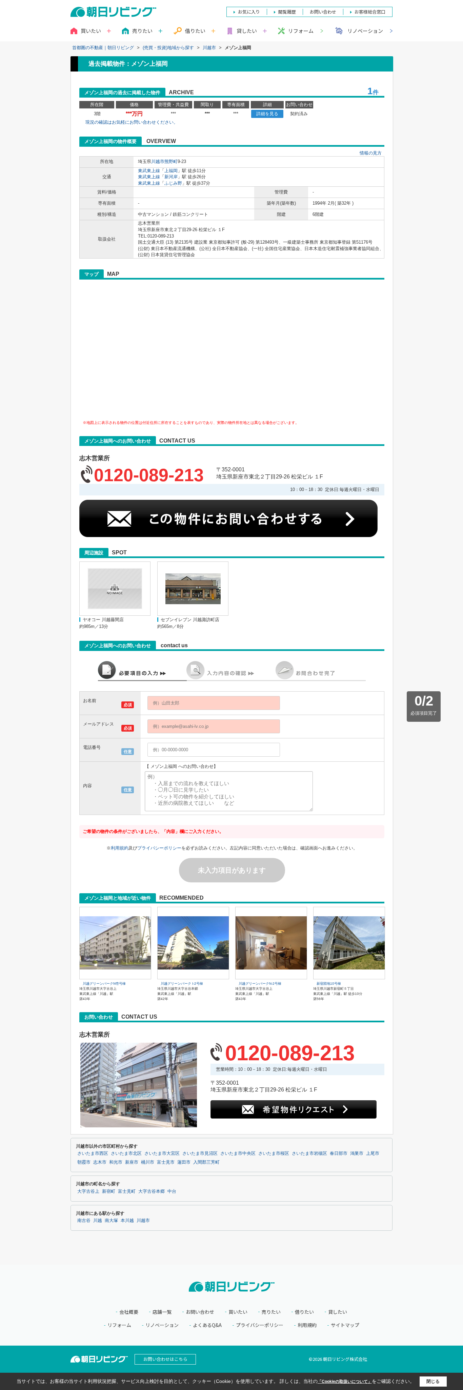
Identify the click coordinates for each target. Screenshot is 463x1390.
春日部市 (338, 1153)
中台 (171, 1191)
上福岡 (171, 170)
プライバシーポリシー (159, 848)
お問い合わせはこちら (165, 1359)
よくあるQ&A (207, 1325)
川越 (97, 1220)
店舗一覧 (162, 1312)
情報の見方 (371, 153)
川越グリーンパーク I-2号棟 (182, 983)
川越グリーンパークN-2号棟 (260, 983)
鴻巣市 (356, 1153)
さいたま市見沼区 (200, 1153)
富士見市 (166, 1162)
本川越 (127, 1220)
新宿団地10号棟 (329, 983)
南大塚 (111, 1220)
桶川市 (147, 1162)
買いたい (237, 1312)
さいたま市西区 (92, 1153)
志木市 (99, 1162)
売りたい (271, 1312)
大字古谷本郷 (151, 1191)
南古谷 (83, 1220)
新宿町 (108, 1191)
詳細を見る (267, 113)
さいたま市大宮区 (162, 1153)
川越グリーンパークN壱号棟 (104, 983)
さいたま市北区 (126, 1153)
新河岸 (171, 176)
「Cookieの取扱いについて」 (345, 1381)
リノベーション (365, 30)
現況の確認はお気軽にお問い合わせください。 (131, 122)
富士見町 (127, 1191)
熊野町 (171, 161)
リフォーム (301, 30)
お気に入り (249, 11)
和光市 (115, 1162)
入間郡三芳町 (206, 1162)
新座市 (131, 1162)
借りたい (304, 1312)
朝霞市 (83, 1162)
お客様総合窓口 (370, 11)
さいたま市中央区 (238, 1153)
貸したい (337, 1312)
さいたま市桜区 (273, 1153)
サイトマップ (345, 1325)
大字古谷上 (88, 1191)
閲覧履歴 (287, 11)
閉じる (433, 1381)
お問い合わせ (200, 1312)
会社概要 (128, 1312)
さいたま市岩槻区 (309, 1153)
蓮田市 (183, 1162)
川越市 (157, 161)
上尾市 (372, 1153)
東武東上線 (149, 170)
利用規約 (119, 848)
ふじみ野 (173, 183)
